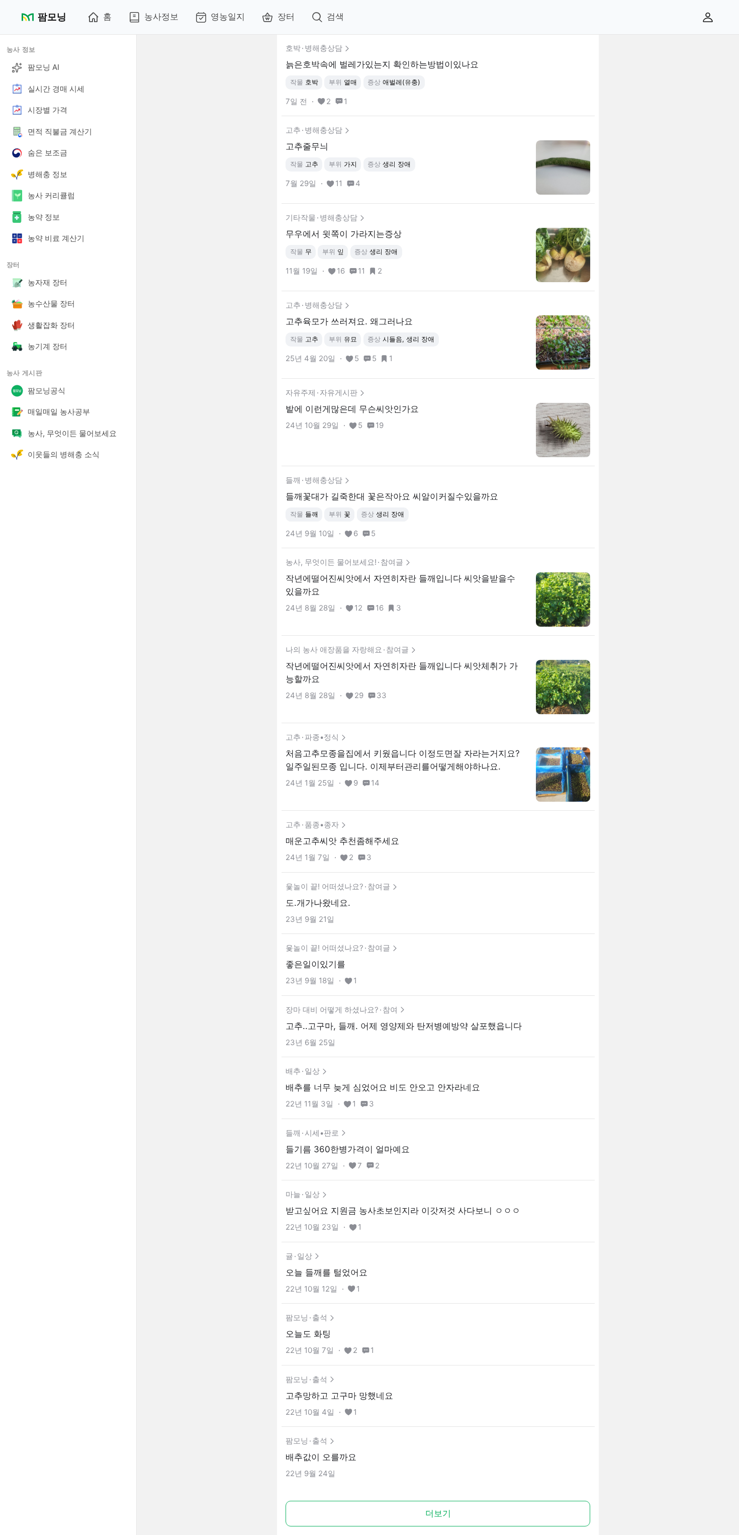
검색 (335, 17)
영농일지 (228, 17)
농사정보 (161, 17)
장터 (286, 17)
